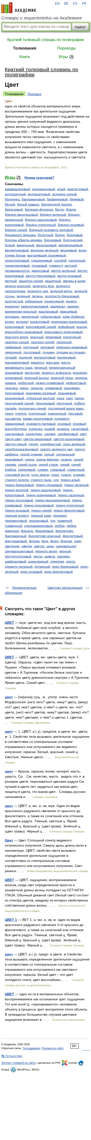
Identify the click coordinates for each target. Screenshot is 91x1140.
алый (61, 189)
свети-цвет (13, 439)
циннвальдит (66, 546)
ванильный (25, 245)
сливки (42, 469)
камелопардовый (34, 306)
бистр (59, 209)
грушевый (39, 265)
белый (10, 204)
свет (83, 434)
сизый (78, 459)
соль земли (40, 475)
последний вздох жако (65, 408)
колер (9, 322)
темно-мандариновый (52, 500)
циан (50, 546)
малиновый (66, 357)
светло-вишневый (37, 439)
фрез (54, 541)
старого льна (41, 480)
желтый (11, 281)
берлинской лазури (56, 204)
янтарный (42, 566)
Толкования (24, 48)
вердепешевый (70, 245)
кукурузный (72, 337)
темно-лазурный (71, 495)
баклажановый (33, 199)
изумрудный (54, 301)
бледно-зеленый (53, 214)
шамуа (49, 556)
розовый (64, 424)
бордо (60, 235)
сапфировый (68, 434)
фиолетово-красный (44, 536)
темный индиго (17, 515)
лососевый (32, 352)
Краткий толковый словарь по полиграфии (45, 40)
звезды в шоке (74, 281)
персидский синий (19, 403)
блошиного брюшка (20, 235)
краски (81, 327)
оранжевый (67, 393)
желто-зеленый (63, 271)
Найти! (80, 27)
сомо (55, 475)
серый (49, 454)
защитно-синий (31, 281)
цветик (27, 546)
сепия (33, 444)
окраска (37, 388)
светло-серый (16, 444)
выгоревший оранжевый (46, 255)
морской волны (37, 378)
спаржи (79, 475)
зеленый (23, 296)
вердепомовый (17, 250)
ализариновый (43, 189)
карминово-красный (21, 311)
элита (70, 561)
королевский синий (41, 327)
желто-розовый (69, 276)
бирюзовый (14, 209)
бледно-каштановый (41, 220)
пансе (79, 398)
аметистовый (77, 189)
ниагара (11, 388)
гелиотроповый (17, 260)
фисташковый (16, 541)
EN (57, 3)
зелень (37, 296)
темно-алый (70, 480)
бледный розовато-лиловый (51, 230)
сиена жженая (47, 459)
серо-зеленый (74, 444)
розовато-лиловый (41, 424)
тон (52, 521)
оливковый (53, 388)
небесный (26, 383)
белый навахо (28, 204)
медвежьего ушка (19, 367)
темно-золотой (16, 490)
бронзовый (52, 240)
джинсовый (40, 271)
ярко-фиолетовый (58, 572)
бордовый (75, 235)
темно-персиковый (39, 505)
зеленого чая (37, 291)
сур (55, 480)
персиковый (45, 403)
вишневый (68, 250)
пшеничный (57, 413)
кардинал (57, 306)
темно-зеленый (76, 485)
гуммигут (56, 265)
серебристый (50, 444)
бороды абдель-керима (23, 240)
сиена (29, 459)
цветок (39, 546)
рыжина (63, 429)
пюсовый (75, 413)
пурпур (20, 413)
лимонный (13, 352)
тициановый (38, 521)
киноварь (12, 316)
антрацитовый (39, 194)
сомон (66, 475)
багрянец (12, 199)
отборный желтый (40, 398)
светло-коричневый (68, 439)
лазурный (64, 342)
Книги (24, 57)
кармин (73, 306)
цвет (9, 697)
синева (10, 464)
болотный (45, 235)
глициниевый (41, 260)
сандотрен (33, 434)
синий (64, 464)
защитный (53, 281)
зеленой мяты (61, 291)
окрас (24, 388)
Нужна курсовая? (39, 178)
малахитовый (44, 357)
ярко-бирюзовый (65, 566)
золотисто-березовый (62, 296)
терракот (59, 515)
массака (52, 362)
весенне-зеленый (44, 250)
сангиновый (14, 434)
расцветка (13, 418)
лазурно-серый (17, 342)
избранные (33, 301)
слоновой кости (17, 475)
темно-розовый (17, 510)
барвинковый (57, 199)
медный (40, 367)
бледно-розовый (71, 225)
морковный (14, 378)
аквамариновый (17, 189)
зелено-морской (18, 286)
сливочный (75, 469)
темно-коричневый (41, 495)
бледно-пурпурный (41, 225)
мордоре (80, 373)
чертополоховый (18, 556)
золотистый (14, 301)
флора (34, 541)
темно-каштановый (45, 490)
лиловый (47, 347)
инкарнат (12, 306)
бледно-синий (16, 230)
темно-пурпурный (70, 505)
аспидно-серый (64, 194)
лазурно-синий (42, 342)
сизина (66, 459)
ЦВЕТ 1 (11, 920)
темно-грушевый (49, 485)
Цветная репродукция (65, 588)
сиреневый (26, 469)
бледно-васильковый (21, 214)
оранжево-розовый (41, 393)
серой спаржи (31, 454)
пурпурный (37, 413)
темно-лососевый (19, 500)
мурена (81, 378)
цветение (12, 546)
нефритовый (76, 383)
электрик (57, 561)
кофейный (66, 327)
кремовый (53, 337)
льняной (25, 357)
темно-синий (41, 510)
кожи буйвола (73, 316)
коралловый (39, 322)
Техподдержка (31, 1048)
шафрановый (15, 561)
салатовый (79, 429)
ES (75, 3)
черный (65, 551)
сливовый (57, 469)
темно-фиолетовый (68, 510)
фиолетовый (73, 536)
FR (84, 3)
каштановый (48, 311)
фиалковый (44, 531)
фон (44, 541)
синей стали (48, 464)
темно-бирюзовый (19, 485)
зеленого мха (43, 286)
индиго (71, 301)
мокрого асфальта (56, 373)
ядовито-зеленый (19, 566)
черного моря (46, 551)
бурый (10, 245)
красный (36, 337)
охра (60, 398)
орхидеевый (14, 398)
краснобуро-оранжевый (23, 332)
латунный (30, 347)
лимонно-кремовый (71, 347)
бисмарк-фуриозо (39, 209)
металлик (32, 373)
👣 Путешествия (11, 1055)
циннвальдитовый (19, 551)
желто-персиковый (40, 276)
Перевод (34, 94)
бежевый (77, 199)
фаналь (27, 531)
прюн (9, 413)
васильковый (46, 245)
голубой (60, 260)
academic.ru (18, 7)
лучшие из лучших (70, 352)
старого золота (17, 480)
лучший (11, 357)
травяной (64, 521)
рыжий (49, 429)
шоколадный (38, 561)
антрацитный (15, 194)
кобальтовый (51, 316)
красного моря (16, 337)
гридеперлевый (17, 265)
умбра (60, 526)
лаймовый (13, 347)
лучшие (48, 352)
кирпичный (30, 316)
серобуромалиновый (21, 449)
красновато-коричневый (63, 332)
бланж (71, 209)
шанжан (63, 556)
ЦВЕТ (9, 623)
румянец (35, 429)
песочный (64, 403)
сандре (50, 434)
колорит (22, 322)
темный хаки (41, 515)
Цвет (9, 840)
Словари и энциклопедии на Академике (41, 18)
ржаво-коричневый (38, 418)
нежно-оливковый (50, 383)
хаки (77, 541)
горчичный (76, 260)
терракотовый (16, 521)
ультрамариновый (38, 526)
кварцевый (68, 311)
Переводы (66, 48)
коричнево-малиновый (69, 322)
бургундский (73, 240)
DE (66, 3)
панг (69, 398)
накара (10, 383)
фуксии (66, 541)
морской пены (62, 378)
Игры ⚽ (66, 57)
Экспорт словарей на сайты (18, 1062)
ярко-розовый (31, 572)
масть (65, 362)
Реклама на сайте (52, 1048)
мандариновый (17, 362)
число (37, 556)
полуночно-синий (32, 408)
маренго (37, 362)
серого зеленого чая (56, 449)
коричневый (14, 327)
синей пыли (27, 464)
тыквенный (13, 526)
